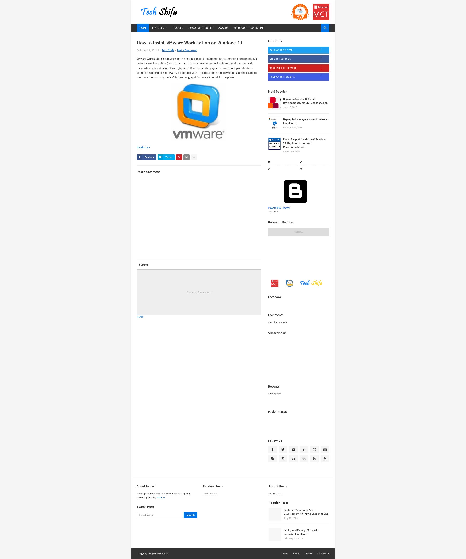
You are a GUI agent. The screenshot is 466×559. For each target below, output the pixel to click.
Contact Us (323, 553)
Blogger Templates (158, 553)
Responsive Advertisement (198, 292)
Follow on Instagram (282, 77)
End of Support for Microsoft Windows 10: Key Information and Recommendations (305, 143)
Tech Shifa (168, 50)
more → (161, 497)
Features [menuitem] (158, 27)
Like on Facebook (280, 59)
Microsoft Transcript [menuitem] (248, 27)
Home (140, 316)
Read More (143, 147)
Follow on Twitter (281, 50)
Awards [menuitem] (223, 27)
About (296, 553)
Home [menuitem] (143, 27)
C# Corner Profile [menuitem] (201, 27)
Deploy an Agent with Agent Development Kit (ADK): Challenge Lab (305, 100)
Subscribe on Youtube (283, 68)
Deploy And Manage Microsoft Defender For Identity (306, 121)
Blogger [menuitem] (177, 27)
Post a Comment (187, 50)
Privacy (309, 553)
